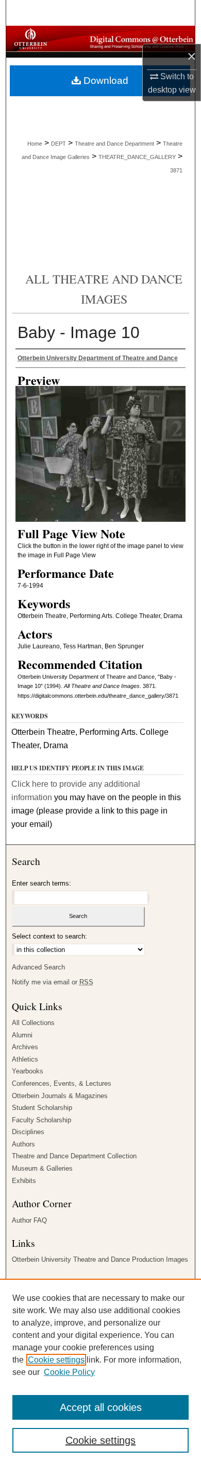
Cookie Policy (69, 1372)
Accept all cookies (101, 1407)
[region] (100, 1372)
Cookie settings (56, 1359)
